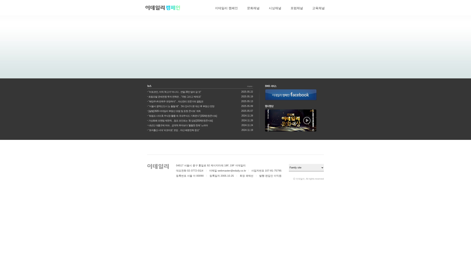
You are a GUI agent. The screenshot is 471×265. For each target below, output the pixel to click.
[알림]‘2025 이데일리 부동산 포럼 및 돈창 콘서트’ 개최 (174, 111)
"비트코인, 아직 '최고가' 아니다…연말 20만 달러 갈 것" (174, 92)
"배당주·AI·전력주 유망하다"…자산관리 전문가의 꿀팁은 (175, 101)
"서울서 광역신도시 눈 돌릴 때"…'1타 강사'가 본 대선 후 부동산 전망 (181, 106)
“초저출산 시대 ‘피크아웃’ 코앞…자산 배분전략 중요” (173, 130)
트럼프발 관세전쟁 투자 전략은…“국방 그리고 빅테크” (174, 96)
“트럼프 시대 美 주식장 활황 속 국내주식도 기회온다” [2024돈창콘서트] (182, 115)
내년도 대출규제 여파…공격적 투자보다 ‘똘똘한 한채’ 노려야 (178, 125)
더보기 (250, 86)
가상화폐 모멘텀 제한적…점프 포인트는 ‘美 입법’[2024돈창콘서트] (180, 120)
